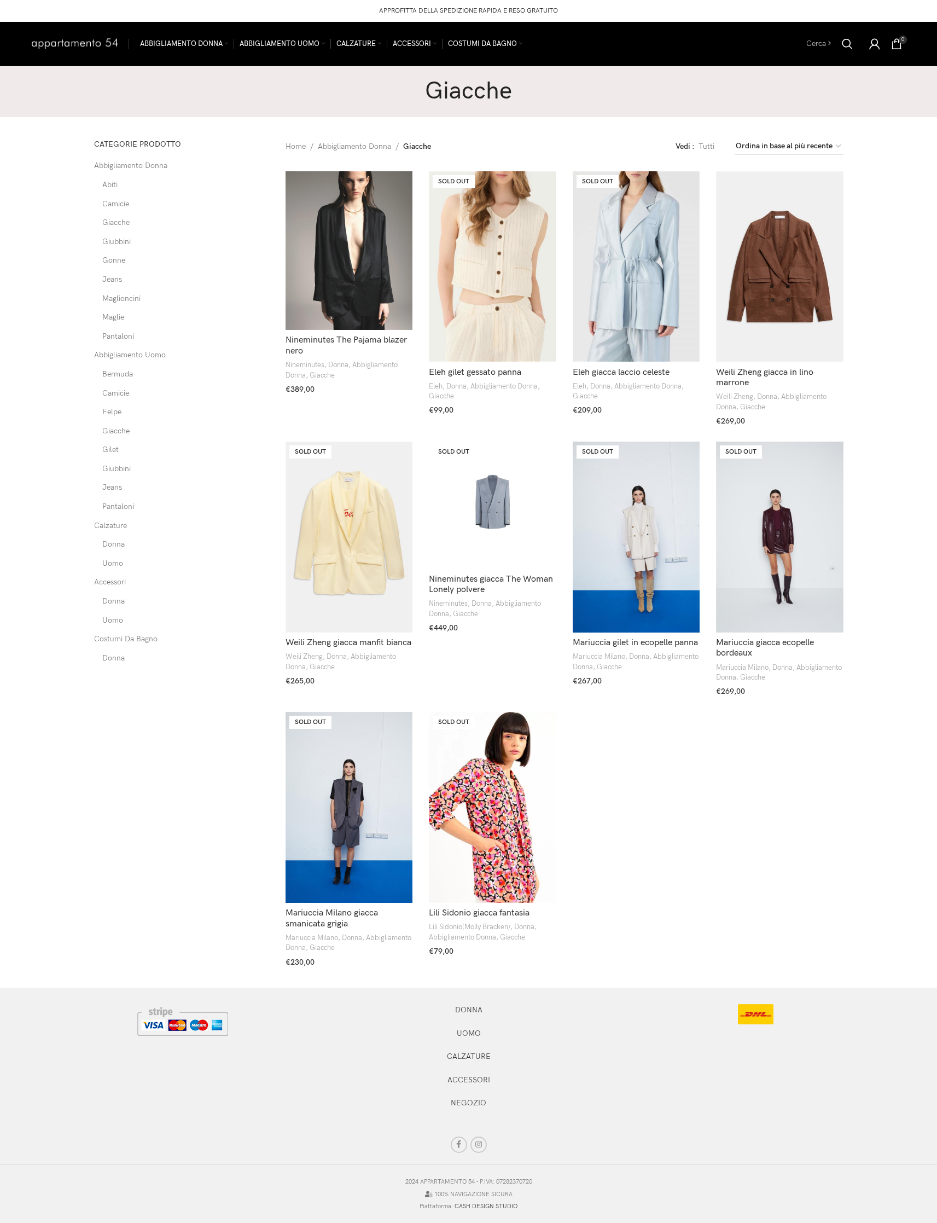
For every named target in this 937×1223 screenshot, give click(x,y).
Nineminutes (305, 365)
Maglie (113, 317)
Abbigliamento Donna (130, 165)
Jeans (112, 279)
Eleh (436, 386)
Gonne (113, 260)
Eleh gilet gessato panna (475, 372)
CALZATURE (469, 1056)
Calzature (110, 525)
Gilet (110, 449)
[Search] (847, 44)
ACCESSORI (468, 1080)
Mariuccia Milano (599, 656)
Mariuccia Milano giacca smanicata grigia (332, 918)
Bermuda (117, 374)
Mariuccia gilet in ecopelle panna (635, 642)
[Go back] (411, 91)
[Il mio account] (875, 44)
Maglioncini (121, 298)
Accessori (110, 582)
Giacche (116, 222)
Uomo (112, 563)
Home (296, 146)
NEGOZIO (468, 1103)
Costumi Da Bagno (126, 639)
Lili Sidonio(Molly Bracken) (469, 927)
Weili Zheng (734, 396)
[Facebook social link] (459, 1145)
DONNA (468, 1010)
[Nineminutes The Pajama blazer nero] (349, 251)
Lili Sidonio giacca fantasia (479, 913)
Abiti (110, 184)
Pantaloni (118, 336)
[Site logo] (75, 43)
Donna (113, 544)
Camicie (115, 203)
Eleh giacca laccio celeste (621, 372)
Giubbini (116, 241)
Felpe (111, 411)
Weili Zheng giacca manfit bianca (348, 642)
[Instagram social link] (478, 1145)
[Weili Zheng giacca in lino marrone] (779, 266)
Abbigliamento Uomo (130, 355)
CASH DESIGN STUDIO (486, 1206)
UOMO (469, 1033)
